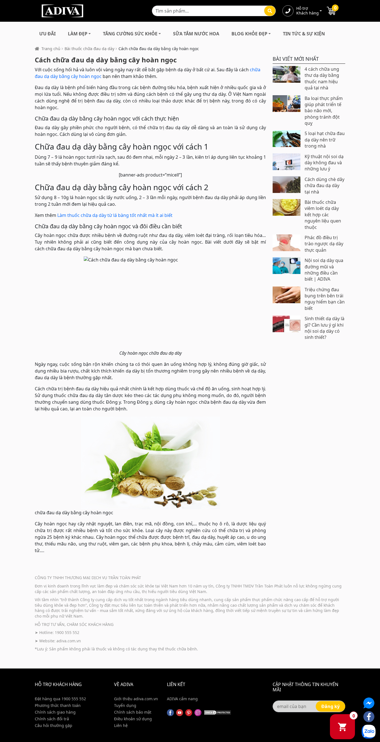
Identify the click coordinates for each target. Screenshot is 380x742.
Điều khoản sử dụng (133, 718)
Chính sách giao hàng (55, 712)
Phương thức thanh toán (58, 705)
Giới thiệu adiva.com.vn (136, 698)
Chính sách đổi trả (52, 718)
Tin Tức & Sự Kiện (304, 34)
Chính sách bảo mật (132, 712)
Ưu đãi (47, 34)
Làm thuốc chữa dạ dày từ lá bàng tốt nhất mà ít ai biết (114, 215)
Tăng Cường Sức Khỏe (130, 34)
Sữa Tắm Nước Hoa (196, 34)
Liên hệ (121, 725)
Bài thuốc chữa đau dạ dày (89, 48)
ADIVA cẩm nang (182, 698)
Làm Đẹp (77, 34)
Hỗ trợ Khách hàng (307, 11)
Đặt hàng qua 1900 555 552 (60, 698)
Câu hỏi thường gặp (53, 725)
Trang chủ (50, 48)
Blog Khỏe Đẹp (249, 34)
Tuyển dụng (125, 705)
